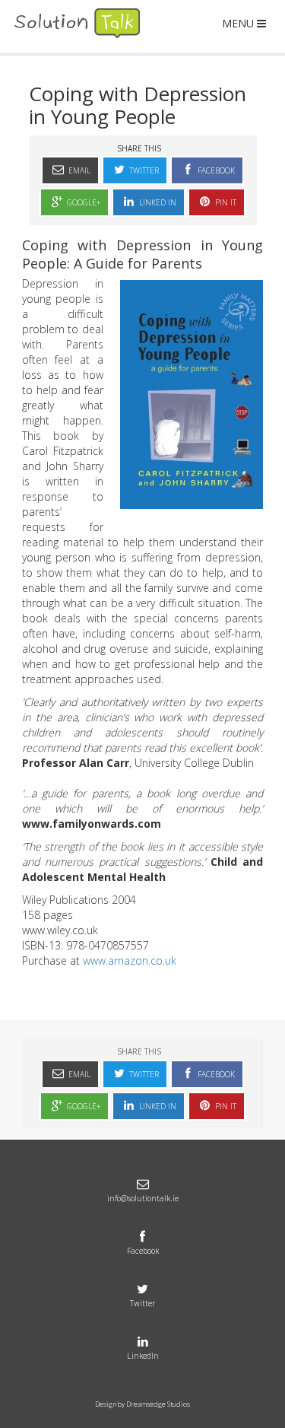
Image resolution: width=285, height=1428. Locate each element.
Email (78, 170)
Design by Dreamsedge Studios (142, 1404)
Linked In (156, 202)
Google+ (82, 202)
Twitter (143, 170)
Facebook (215, 170)
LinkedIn (143, 1355)
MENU (238, 23)
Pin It (224, 202)
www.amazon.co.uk (129, 960)
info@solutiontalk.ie (143, 1198)
